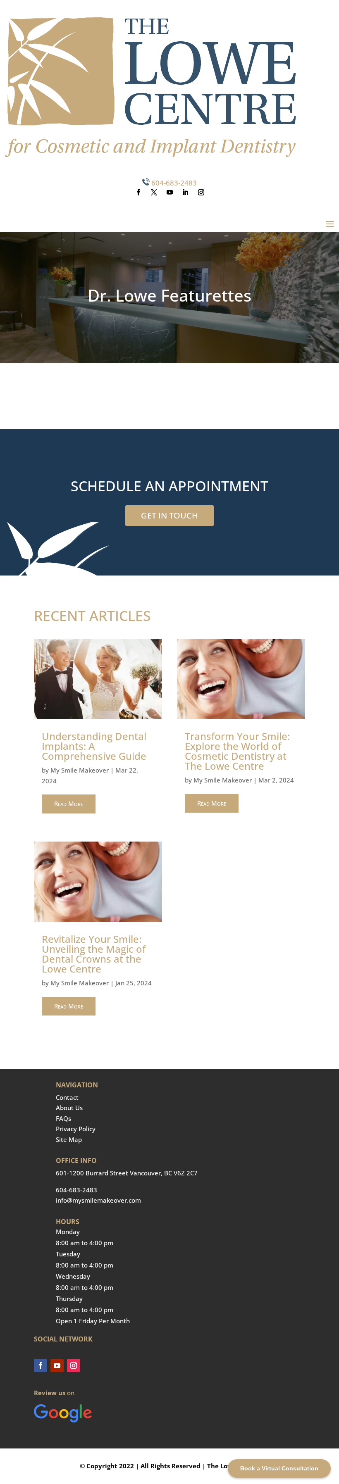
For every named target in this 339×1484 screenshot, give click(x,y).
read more (68, 803)
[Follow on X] (154, 192)
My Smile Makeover (79, 770)
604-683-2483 (174, 183)
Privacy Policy (75, 1129)
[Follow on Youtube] (169, 192)
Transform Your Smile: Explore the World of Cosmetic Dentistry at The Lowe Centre (237, 751)
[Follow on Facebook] (138, 192)
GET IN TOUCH (169, 515)
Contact (67, 1097)
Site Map (69, 1139)
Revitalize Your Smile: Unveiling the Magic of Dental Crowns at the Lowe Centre (94, 953)
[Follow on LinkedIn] (185, 192)
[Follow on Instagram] (201, 192)
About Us (69, 1107)
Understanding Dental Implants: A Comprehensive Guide (94, 746)
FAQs (63, 1118)
